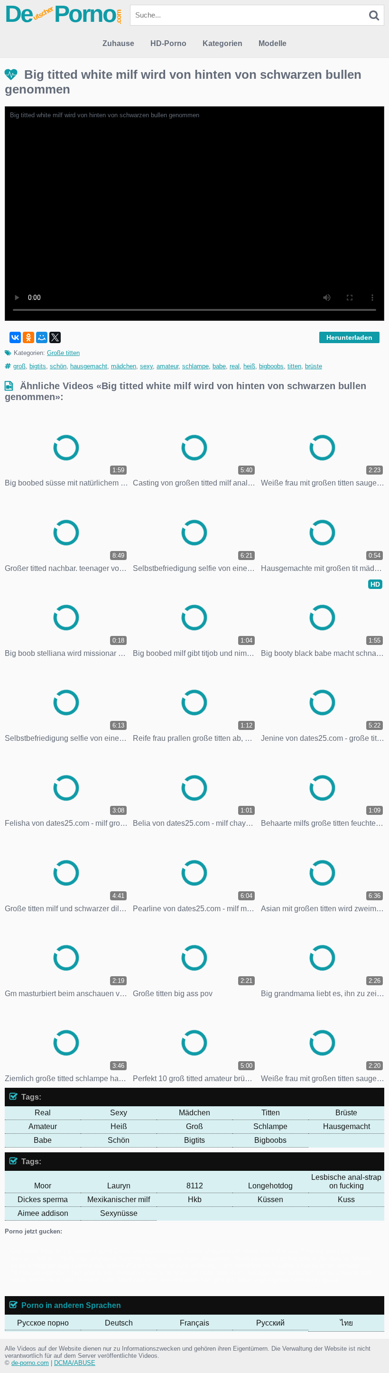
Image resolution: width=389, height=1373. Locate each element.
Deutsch (119, 1323)
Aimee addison (43, 1213)
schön (58, 366)
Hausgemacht (346, 1126)
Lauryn (118, 1186)
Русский (270, 1323)
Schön (119, 1140)
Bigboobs (270, 1140)
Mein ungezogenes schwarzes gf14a (288, 1279)
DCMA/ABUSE (74, 1362)
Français (194, 1323)
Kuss (346, 1200)
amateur (167, 366)
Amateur (42, 1126)
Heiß (119, 1126)
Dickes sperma (43, 1200)
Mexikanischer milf (118, 1200)
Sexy (118, 1113)
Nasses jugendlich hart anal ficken (66, 1272)
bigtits (37, 366)
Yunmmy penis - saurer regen (159, 1258)
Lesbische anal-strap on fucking (346, 1181)
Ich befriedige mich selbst (258, 1265)
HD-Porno (168, 43)
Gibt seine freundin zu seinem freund (60, 1251)
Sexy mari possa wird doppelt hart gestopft (176, 1279)
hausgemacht (88, 366)
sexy (146, 366)
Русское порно (43, 1323)
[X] (55, 337)
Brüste (346, 1113)
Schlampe (270, 1126)
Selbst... (47, 1258)
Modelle (273, 43)
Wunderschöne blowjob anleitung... (173, 1265)
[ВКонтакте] (15, 337)
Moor (42, 1186)
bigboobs (271, 366)
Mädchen (194, 1113)
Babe (43, 1140)
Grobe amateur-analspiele (149, 1251)
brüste (313, 366)
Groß (194, 1126)
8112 (194, 1186)
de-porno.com (30, 1362)
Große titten (63, 352)
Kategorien (222, 43)
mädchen (123, 366)
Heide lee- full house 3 (273, 1251)
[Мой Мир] (41, 337)
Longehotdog (270, 1186)
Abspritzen (216, 1258)
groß (19, 366)
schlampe (195, 366)
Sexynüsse (119, 1213)
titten (294, 366)
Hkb (195, 1200)
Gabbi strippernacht (213, 1251)
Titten (270, 1113)
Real (43, 1113)
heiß (249, 366)
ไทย (346, 1323)
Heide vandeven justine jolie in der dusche (291, 1258)
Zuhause (118, 43)
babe (219, 366)
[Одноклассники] (28, 337)
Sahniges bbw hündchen (280, 1272)
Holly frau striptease (88, 1258)
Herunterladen (349, 337)
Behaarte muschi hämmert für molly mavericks (180, 1272)
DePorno (63, 13)
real (235, 366)
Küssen (270, 1200)
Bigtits (194, 1140)
